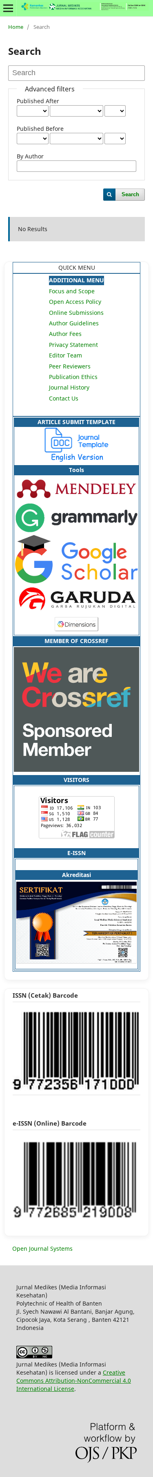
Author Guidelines (74, 323)
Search (130, 194)
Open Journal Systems (42, 1248)
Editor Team (65, 355)
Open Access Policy (75, 301)
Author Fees (65, 334)
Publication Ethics (73, 377)
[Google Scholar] (76, 581)
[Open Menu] (8, 8)
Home (15, 26)
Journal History (69, 387)
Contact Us (63, 398)
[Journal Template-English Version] (76, 459)
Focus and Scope (72, 291)
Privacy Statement (73, 345)
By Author (30, 156)
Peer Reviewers (70, 366)
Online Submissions (76, 312)
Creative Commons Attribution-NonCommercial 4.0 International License (73, 1381)
